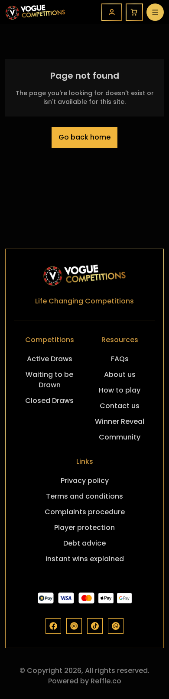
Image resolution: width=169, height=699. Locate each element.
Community (119, 437)
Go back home (84, 137)
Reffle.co (106, 681)
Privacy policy (85, 481)
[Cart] (134, 12)
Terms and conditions (84, 496)
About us (120, 374)
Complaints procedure (85, 512)
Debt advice (84, 543)
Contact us (120, 406)
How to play (119, 390)
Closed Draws (49, 401)
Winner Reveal (119, 421)
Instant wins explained (85, 559)
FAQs (120, 359)
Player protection (84, 528)
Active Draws (49, 359)
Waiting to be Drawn (49, 379)
